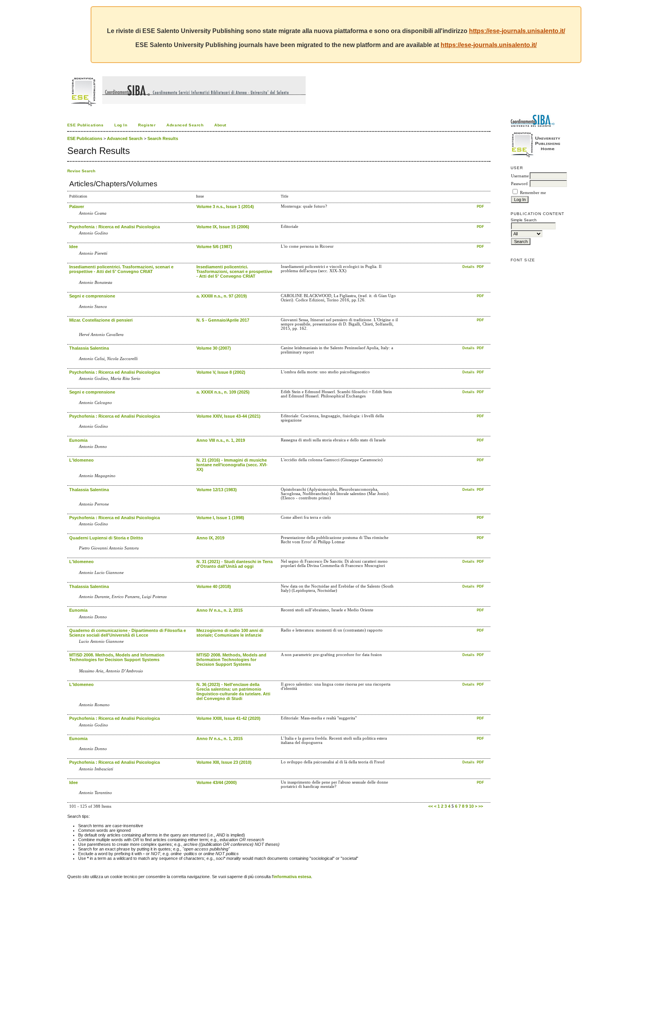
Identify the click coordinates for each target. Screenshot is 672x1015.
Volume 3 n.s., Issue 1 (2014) (225, 206)
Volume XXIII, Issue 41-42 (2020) (228, 718)
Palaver (76, 206)
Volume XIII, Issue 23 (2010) (224, 762)
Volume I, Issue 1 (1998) (220, 517)
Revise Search (81, 171)
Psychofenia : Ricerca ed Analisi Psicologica (114, 226)
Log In (120, 125)
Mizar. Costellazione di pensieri (101, 320)
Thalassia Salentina (89, 348)
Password (519, 184)
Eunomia (78, 440)
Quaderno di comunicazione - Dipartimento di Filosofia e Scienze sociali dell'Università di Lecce (127, 632)
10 (471, 806)
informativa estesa (292, 876)
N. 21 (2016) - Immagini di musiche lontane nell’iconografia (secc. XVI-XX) (232, 465)
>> (480, 806)
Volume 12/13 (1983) (216, 489)
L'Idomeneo (81, 460)
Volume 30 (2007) (213, 348)
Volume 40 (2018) (213, 586)
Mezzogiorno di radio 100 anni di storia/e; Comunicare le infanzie (229, 632)
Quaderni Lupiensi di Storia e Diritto (106, 538)
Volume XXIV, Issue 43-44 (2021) (228, 416)
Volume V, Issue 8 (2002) (220, 372)
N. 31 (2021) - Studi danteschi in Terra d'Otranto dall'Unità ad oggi (234, 564)
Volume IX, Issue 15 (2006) (222, 226)
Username (520, 176)
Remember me (533, 193)
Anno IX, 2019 (210, 538)
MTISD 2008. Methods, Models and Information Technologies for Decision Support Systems (116, 657)
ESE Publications (85, 125)
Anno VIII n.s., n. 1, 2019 (220, 440)
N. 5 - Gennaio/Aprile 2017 (222, 320)
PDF (480, 206)
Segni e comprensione (92, 296)
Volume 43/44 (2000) (216, 782)
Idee (73, 246)
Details (469, 267)
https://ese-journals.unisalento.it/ (517, 31)
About (220, 125)
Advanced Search (184, 125)
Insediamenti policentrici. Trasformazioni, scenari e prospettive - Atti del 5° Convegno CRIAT (121, 269)
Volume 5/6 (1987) (214, 246)
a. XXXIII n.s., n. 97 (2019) (221, 296)
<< (430, 806)
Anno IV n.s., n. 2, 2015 (219, 610)
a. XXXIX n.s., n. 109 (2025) (223, 392)
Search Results (162, 138)
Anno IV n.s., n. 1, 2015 (219, 738)
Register (147, 125)
